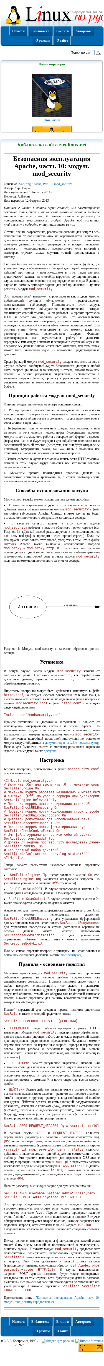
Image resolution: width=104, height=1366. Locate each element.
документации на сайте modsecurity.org (72, 743)
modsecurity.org (71, 955)
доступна (50, 751)
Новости (18, 31)
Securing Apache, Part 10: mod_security (45, 184)
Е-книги (62, 31)
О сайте (62, 40)
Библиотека (40, 31)
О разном (42, 40)
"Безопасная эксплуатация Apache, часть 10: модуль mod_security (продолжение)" (52, 1300)
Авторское (83, 31)
